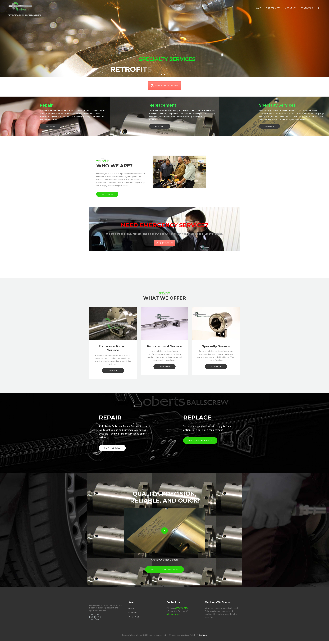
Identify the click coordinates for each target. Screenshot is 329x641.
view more (50, 126)
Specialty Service (216, 346)
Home (131, 608)
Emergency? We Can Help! (167, 85)
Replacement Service (164, 346)
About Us (133, 612)
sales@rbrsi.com (173, 614)
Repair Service (112, 448)
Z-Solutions (202, 635)
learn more (107, 194)
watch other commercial (164, 569)
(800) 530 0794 (181, 608)
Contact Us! (166, 243)
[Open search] (318, 8)
